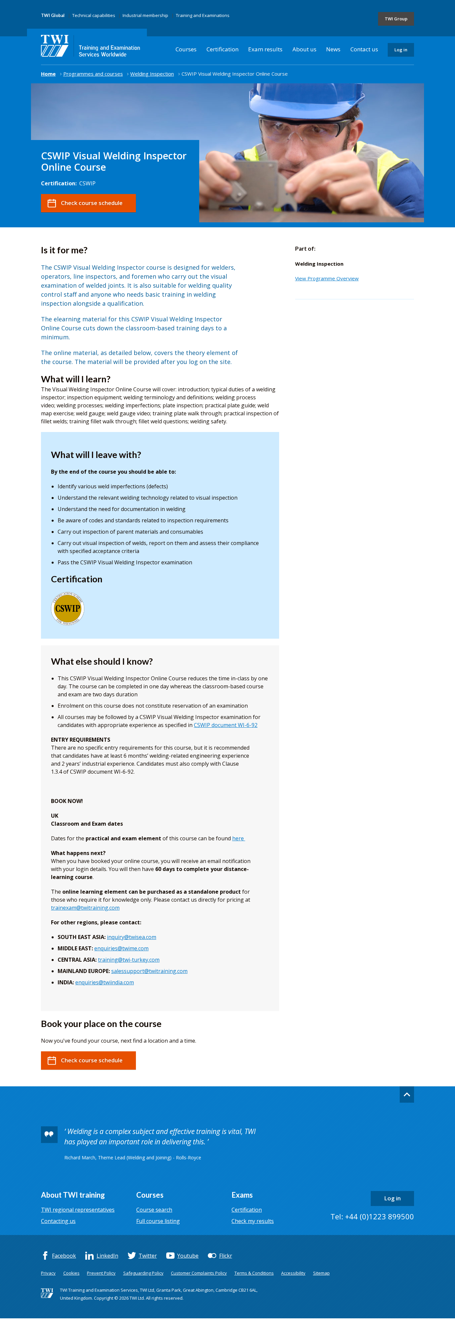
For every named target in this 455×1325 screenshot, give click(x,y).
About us (304, 49)
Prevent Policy (101, 1273)
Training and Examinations (202, 15)
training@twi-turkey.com (129, 959)
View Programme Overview (327, 278)
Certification (222, 49)
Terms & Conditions (254, 1273)
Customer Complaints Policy (199, 1273)
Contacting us (58, 1221)
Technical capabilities (93, 15)
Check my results (252, 1221)
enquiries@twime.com (121, 948)
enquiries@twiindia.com (104, 982)
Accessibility (293, 1273)
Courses (186, 49)
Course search (154, 1209)
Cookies (71, 1273)
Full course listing (158, 1221)
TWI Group (396, 19)
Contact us (364, 49)
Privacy (48, 1273)
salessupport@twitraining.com (149, 971)
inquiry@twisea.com (131, 937)
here (238, 838)
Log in (400, 50)
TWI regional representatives (78, 1209)
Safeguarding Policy (143, 1273)
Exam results (265, 49)
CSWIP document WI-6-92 (225, 725)
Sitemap (321, 1273)
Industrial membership (145, 15)
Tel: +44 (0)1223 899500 (372, 1216)
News (333, 49)
